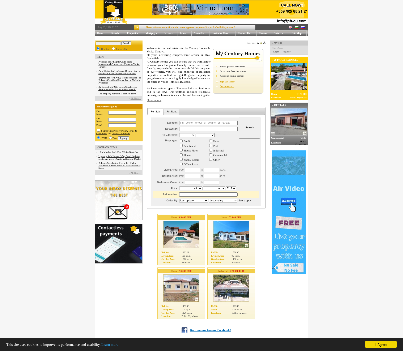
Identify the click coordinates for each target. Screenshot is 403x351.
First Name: (99, 112)
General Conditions (121, 133)
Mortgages (151, 33)
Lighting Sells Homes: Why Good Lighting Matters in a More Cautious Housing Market (119, 157)
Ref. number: (170, 194)
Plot (215, 145)
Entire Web (121, 49)
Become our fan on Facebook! (210, 330)
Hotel (216, 141)
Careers (263, 33)
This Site (105, 49)
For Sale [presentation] (156, 111)
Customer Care (220, 33)
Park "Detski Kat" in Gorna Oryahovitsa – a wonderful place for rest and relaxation (119, 72)
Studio (187, 141)
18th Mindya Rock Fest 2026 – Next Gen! (118, 152)
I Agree (381, 344)
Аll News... (136, 98)
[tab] (155, 112)
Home (100, 33)
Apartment (190, 145)
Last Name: (99, 119)
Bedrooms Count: (167, 182)
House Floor (191, 150)
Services (168, 33)
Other (216, 159)
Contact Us (244, 33)
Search (115, 33)
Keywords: (171, 129)
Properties (132, 33)
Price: (174, 188)
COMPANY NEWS (107, 147)
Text (115, 138)
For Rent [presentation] (172, 111)
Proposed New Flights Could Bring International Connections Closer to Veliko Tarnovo (119, 64)
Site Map (297, 33)
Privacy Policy (120, 130)
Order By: (172, 200)
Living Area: (171, 169)
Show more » (154, 100)
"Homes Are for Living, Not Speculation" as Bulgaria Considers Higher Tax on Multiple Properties (119, 80)
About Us (199, 33)
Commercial (220, 155)
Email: (99, 125)
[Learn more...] (238, 61)
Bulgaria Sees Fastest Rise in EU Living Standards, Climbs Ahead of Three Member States (119, 165)
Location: (172, 122)
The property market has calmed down (117, 93)
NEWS (100, 57)
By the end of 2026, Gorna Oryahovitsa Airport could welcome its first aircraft (117, 88)
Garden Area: (170, 176)
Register (286, 51)
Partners (278, 33)
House (187, 155)
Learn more (109, 345)
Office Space (191, 164)
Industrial (218, 150)
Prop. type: (171, 140)
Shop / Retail (191, 159)
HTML (104, 138)
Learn (183, 33)
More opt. (244, 200)
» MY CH (277, 43)
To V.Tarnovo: (170, 135)
